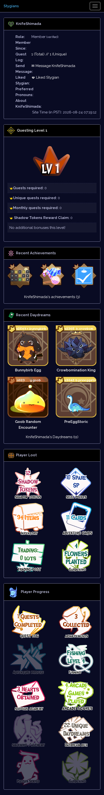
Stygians (11, 6)
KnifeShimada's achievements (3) (52, 297)
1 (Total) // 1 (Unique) (49, 54)
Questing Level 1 (32, 130)
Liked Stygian (47, 77)
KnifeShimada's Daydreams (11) (52, 437)
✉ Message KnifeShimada (53, 66)
